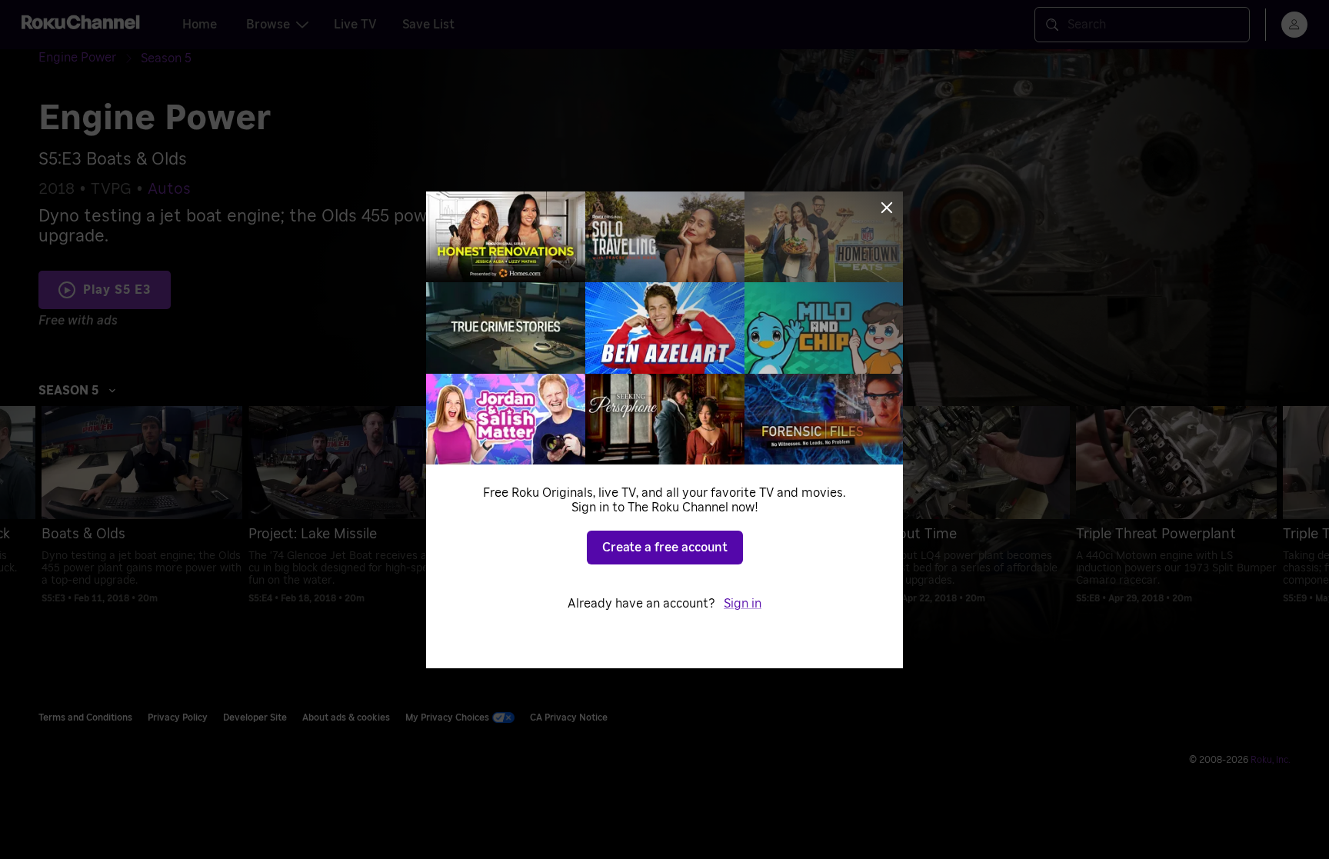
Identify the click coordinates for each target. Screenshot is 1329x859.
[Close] (886, 207)
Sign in (742, 604)
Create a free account (665, 547)
